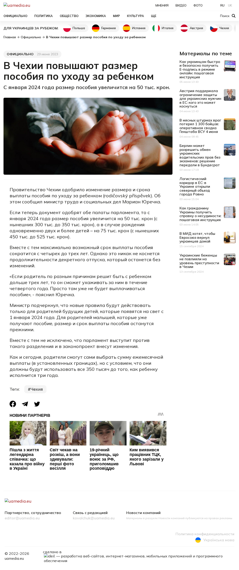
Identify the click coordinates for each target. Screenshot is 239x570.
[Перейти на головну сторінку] (33, 5)
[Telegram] (25, 404)
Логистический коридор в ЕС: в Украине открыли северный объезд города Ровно (194, 186)
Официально (15, 16)
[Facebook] (13, 404)
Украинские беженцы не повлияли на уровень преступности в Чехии (199, 261)
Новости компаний (143, 513)
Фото (198, 5)
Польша (79, 28)
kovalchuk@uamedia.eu (94, 518)
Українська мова (218, 540)
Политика (43, 16)
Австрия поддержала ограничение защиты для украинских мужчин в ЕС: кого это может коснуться (200, 98)
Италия (167, 28)
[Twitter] (37, 404)
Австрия (196, 28)
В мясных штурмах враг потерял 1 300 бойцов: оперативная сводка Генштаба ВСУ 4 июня (200, 126)
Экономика (95, 16)
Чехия (224, 28)
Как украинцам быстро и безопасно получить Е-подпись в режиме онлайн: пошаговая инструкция (199, 69)
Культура (135, 16)
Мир (116, 16)
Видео (181, 5)
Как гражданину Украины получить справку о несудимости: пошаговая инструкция (200, 214)
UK (230, 5)
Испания (138, 28)
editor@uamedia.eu (22, 518)
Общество (69, 16)
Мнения (162, 5)
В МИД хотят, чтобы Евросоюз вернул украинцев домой (197, 237)
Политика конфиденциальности (205, 534)
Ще (153, 16)
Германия (108, 28)
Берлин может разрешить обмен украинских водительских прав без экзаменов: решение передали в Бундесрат (199, 155)
